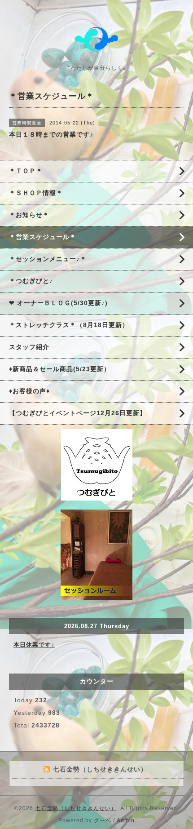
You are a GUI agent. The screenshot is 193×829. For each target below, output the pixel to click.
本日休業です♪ (34, 644)
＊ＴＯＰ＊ (26, 170)
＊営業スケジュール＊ (42, 236)
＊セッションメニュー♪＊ (48, 258)
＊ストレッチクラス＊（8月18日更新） (69, 324)
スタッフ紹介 (29, 346)
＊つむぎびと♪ (31, 280)
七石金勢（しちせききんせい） (76, 808)
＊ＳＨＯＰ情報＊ (36, 192)
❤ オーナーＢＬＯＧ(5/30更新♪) (58, 302)
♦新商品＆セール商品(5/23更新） (59, 368)
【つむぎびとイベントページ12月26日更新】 (77, 413)
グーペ (102, 820)
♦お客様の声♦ (29, 391)
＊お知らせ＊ (29, 214)
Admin (126, 820)
